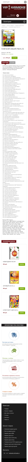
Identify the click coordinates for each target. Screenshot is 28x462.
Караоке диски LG (8, 435)
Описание (5, 62)
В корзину (14, 57)
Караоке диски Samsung (10, 437)
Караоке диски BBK (9, 433)
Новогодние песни (9, 261)
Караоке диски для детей (10, 446)
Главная (6, 408)
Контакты (6, 417)
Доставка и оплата (9, 413)
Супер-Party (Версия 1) (10, 310)
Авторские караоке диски (10, 429)
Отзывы (12, 62)
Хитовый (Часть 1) (9, 286)
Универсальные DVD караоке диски (13, 442)
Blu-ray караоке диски (9, 431)
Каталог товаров (8, 411)
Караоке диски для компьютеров (12, 444)
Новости (6, 419)
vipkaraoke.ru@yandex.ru (14, 453)
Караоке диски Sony (9, 439)
